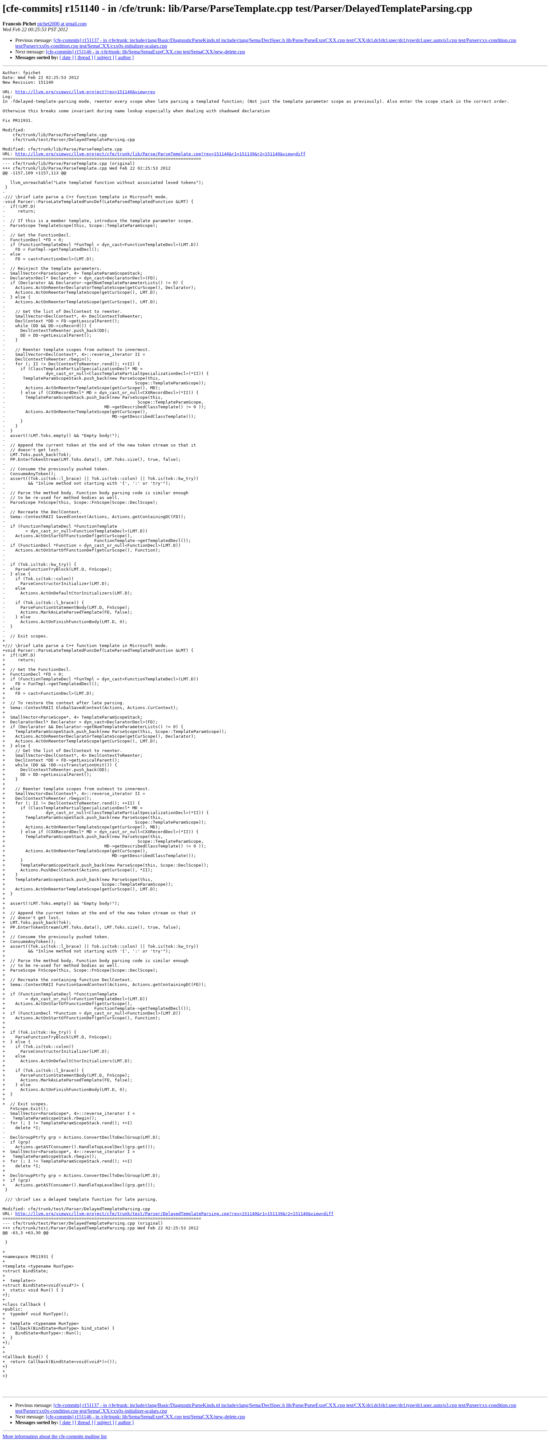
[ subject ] (104, 57)
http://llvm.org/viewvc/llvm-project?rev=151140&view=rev (85, 91)
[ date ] (67, 57)
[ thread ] (84, 57)
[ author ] (124, 57)
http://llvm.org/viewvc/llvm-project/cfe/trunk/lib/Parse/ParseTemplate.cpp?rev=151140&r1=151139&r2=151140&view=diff (160, 153)
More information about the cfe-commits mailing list (55, 1436)
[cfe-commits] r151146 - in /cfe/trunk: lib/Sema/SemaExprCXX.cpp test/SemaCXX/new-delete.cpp (145, 51)
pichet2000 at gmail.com (62, 23)
